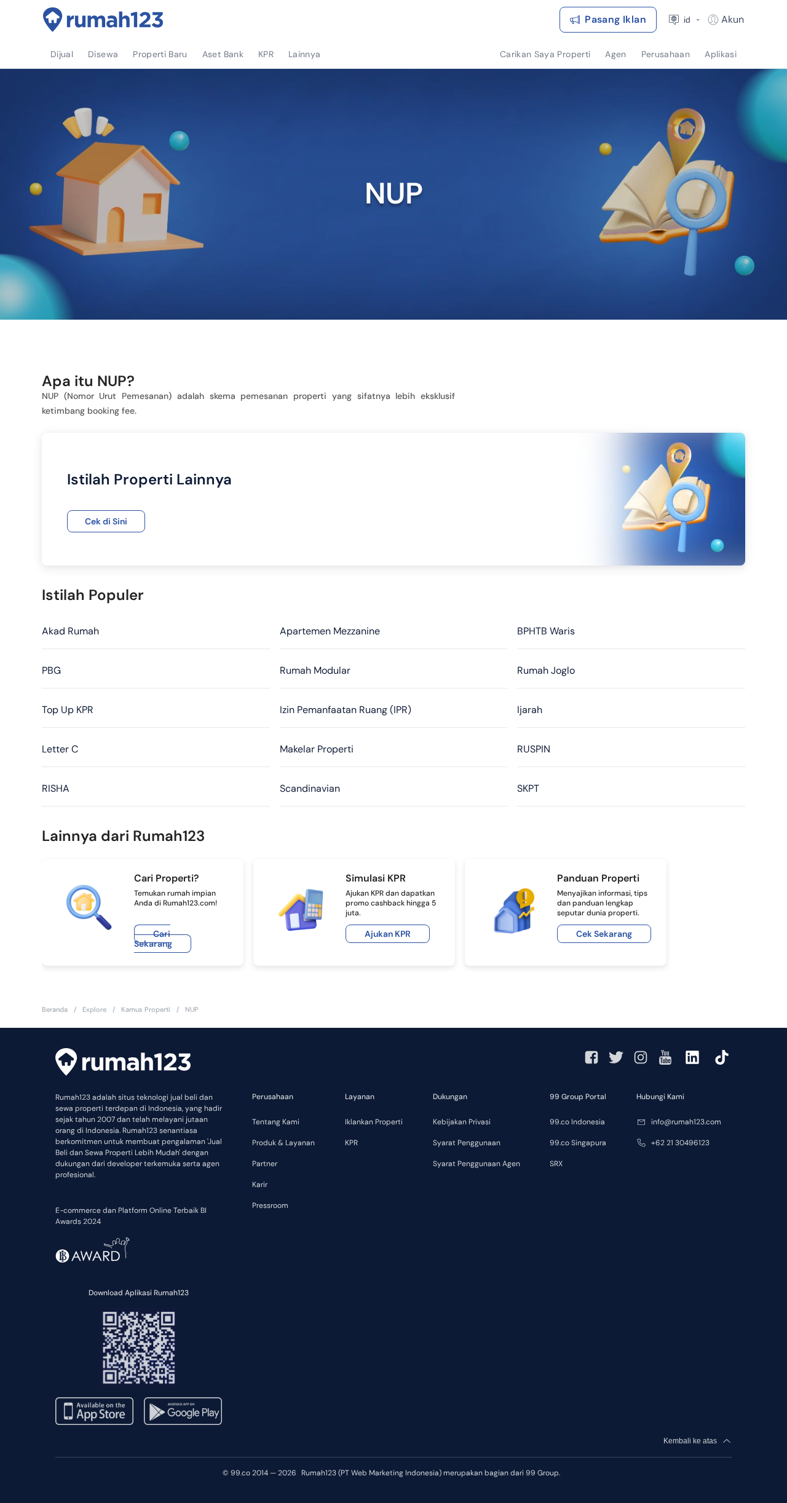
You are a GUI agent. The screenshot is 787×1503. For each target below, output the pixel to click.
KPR (351, 1143)
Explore (94, 1009)
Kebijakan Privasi (462, 1122)
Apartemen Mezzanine (330, 631)
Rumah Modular (315, 670)
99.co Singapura (578, 1143)
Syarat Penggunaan (466, 1143)
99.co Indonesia (577, 1122)
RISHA (55, 788)
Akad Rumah (70, 631)
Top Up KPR (67, 709)
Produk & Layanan (283, 1143)
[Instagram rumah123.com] (640, 1057)
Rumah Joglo (546, 670)
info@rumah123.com (686, 1122)
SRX (556, 1164)
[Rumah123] (103, 19)
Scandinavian (310, 788)
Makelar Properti (317, 749)
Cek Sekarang (604, 933)
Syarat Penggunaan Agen (476, 1164)
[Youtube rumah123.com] (665, 1057)
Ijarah (529, 709)
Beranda (55, 1009)
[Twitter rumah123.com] (616, 1057)
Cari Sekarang (153, 938)
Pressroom (270, 1205)
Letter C (60, 749)
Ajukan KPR (388, 933)
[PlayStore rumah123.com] (183, 1411)
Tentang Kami (275, 1122)
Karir (259, 1184)
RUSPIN (533, 749)
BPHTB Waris (546, 631)
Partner (264, 1164)
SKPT (528, 788)
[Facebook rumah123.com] (591, 1057)
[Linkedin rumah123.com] (692, 1057)
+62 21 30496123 (680, 1143)
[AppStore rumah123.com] (94, 1411)
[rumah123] (123, 1062)
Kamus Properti (145, 1009)
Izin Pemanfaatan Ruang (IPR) (345, 709)
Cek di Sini (106, 521)
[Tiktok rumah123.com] (722, 1057)
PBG (51, 670)
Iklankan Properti (374, 1122)
